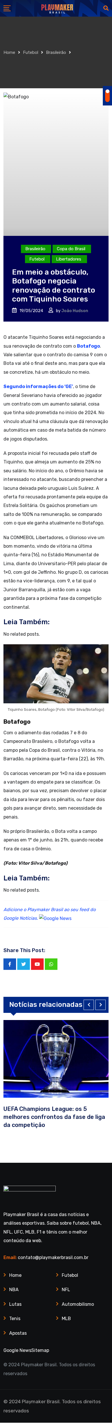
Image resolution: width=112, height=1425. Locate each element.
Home (9, 52)
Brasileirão (56, 52)
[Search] (106, 8)
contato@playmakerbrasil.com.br (53, 1257)
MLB (66, 1318)
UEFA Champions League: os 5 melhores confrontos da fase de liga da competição (54, 1116)
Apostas (18, 1333)
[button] (89, 1005)
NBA (14, 1289)
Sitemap (40, 1350)
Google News (17, 1350)
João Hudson (74, 310)
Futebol (30, 52)
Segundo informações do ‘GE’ (38, 386)
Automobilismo (78, 1304)
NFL (66, 1289)
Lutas (15, 1304)
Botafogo (88, 346)
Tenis (14, 1318)
